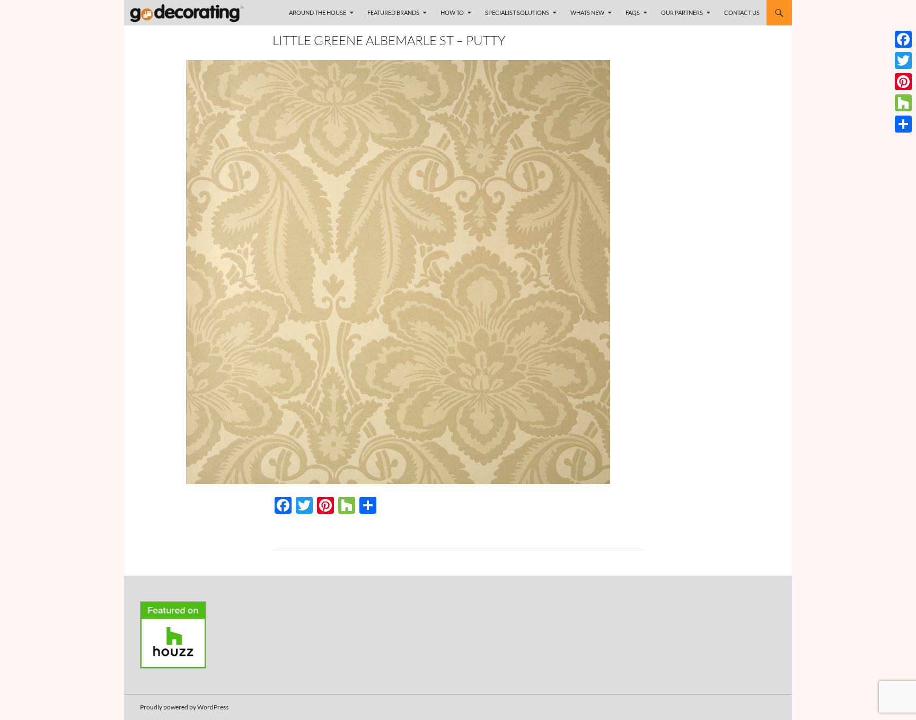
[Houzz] (903, 102)
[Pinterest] (903, 81)
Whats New (587, 12)
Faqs (633, 12)
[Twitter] (903, 60)
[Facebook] (903, 39)
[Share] (903, 124)
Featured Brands (393, 12)
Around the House (317, 12)
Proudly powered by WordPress (184, 707)
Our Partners (682, 12)
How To (452, 12)
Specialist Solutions (517, 12)
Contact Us (742, 12)
